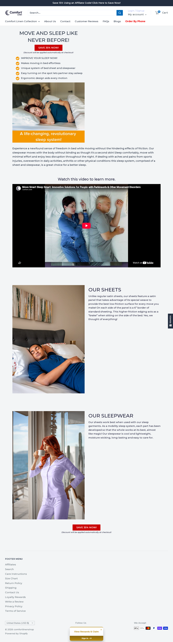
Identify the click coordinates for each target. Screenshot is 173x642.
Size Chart (11, 578)
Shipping (10, 587)
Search (9, 569)
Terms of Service (15, 610)
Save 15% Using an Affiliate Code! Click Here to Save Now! (86, 3)
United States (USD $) (17, 623)
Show (170, 321)
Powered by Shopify (16, 633)
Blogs (117, 21)
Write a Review (14, 601)
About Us (50, 21)
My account (136, 14)
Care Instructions (16, 573)
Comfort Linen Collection (21, 21)
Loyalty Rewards (15, 597)
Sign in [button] (85, 638)
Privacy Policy (13, 606)
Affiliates (10, 564)
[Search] (120, 13)
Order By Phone (135, 21)
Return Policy (13, 583)
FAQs (106, 21)
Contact (65, 21)
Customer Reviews (86, 21)
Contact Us (12, 592)
